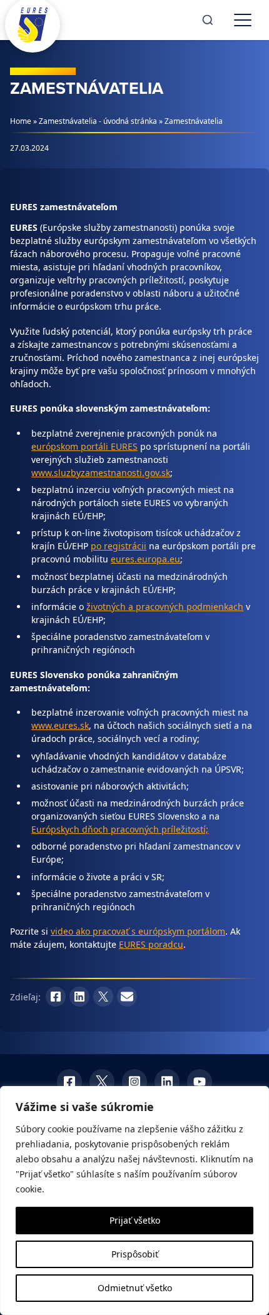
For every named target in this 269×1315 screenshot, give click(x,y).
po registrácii (118, 546)
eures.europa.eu (145, 559)
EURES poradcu (151, 944)
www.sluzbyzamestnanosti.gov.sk (100, 473)
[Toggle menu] (242, 20)
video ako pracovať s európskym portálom (138, 931)
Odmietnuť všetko (135, 1288)
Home (20, 121)
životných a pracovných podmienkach (164, 606)
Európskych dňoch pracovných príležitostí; (119, 829)
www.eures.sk (60, 725)
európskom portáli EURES (84, 446)
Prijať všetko (134, 1220)
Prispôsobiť (134, 1254)
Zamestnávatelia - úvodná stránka (98, 121)
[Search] (207, 20)
